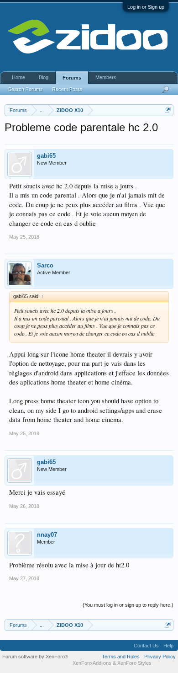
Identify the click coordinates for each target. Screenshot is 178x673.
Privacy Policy (160, 656)
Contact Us (146, 645)
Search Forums (25, 89)
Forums (72, 77)
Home (18, 77)
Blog (43, 77)
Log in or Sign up (145, 7)
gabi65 (46, 155)
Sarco (45, 265)
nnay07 (47, 534)
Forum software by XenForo (35, 656)
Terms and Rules (121, 656)
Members (105, 77)
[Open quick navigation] (168, 110)
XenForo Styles (134, 663)
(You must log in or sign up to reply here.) (128, 605)
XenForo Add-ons (92, 663)
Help (168, 645)
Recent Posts (67, 89)
